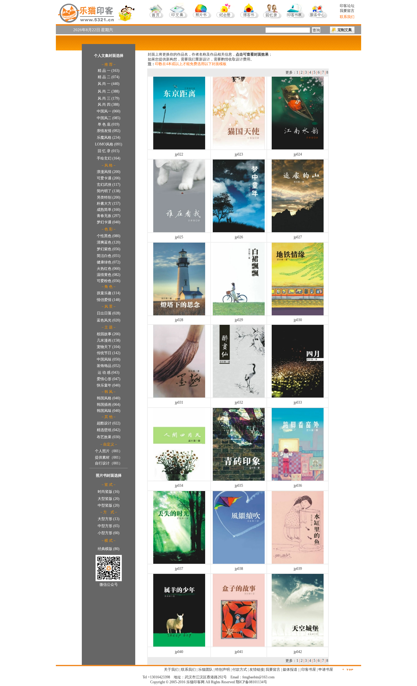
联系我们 (188, 669)
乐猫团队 (205, 669)
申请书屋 (325, 669)
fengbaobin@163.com (258, 677)
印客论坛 (347, 6)
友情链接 (256, 669)
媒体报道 (290, 669)
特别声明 (222, 669)
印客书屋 (308, 669)
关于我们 (171, 669)
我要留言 (347, 11)
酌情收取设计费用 (235, 59)
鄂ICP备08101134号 (251, 682)
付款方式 (239, 669)
